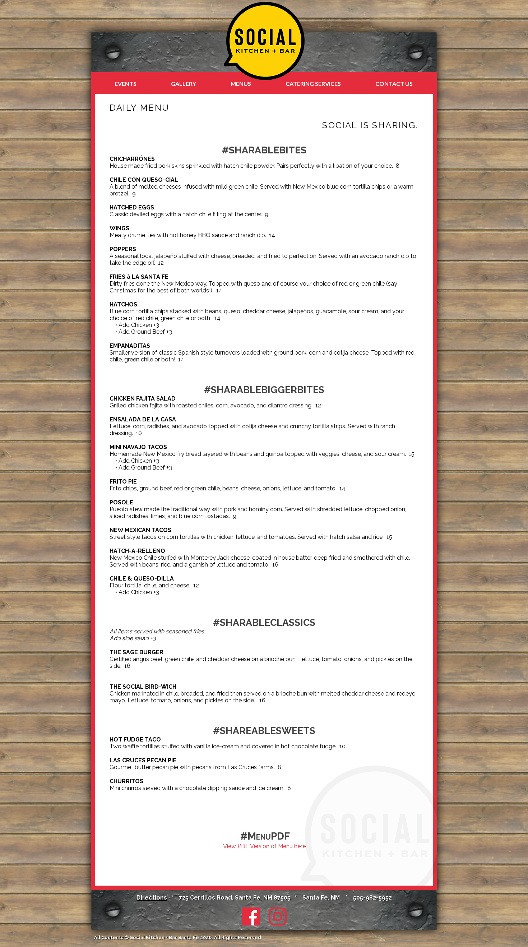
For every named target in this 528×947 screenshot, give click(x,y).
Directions (151, 897)
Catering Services (313, 83)
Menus (241, 83)
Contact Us (394, 83)
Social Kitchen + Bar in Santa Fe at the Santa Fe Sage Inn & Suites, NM (264, 41)
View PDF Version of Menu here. (265, 846)
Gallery (183, 83)
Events (125, 83)
